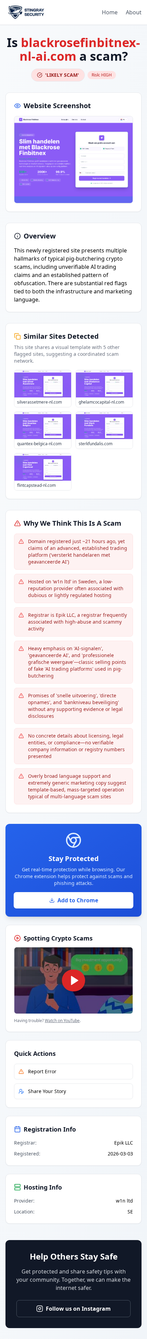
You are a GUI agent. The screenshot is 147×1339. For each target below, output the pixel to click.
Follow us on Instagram (78, 1308)
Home (110, 12)
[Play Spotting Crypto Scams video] (73, 980)
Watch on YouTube (62, 1020)
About (134, 12)
